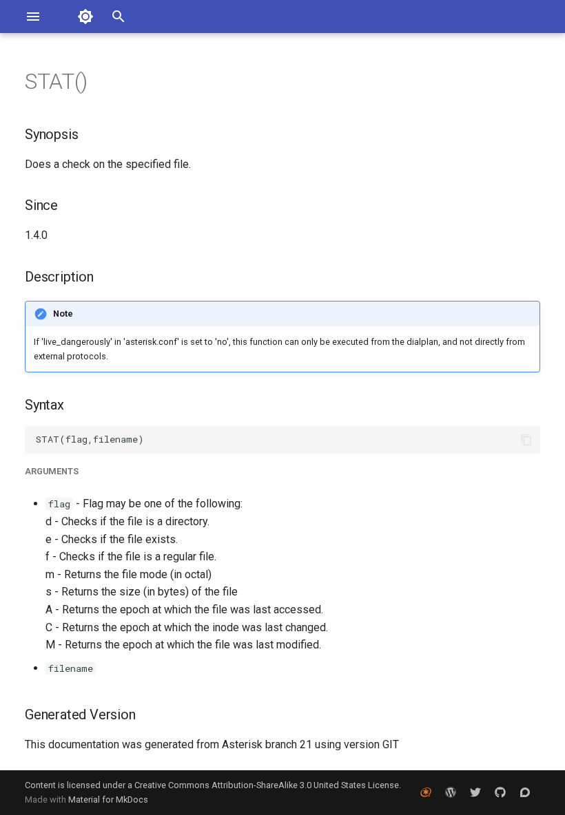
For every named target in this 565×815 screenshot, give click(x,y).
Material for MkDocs (108, 799)
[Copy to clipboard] (526, 440)
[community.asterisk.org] (525, 792)
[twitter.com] (475, 792)
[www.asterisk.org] (426, 792)
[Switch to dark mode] (85, 16)
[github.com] (500, 792)
